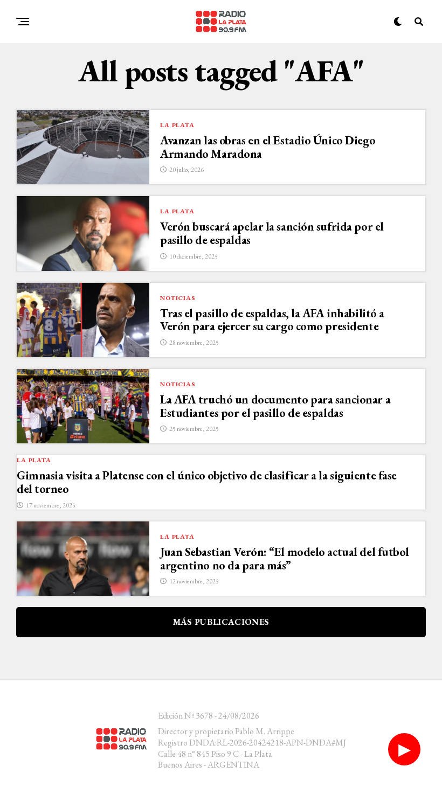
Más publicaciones (221, 622)
